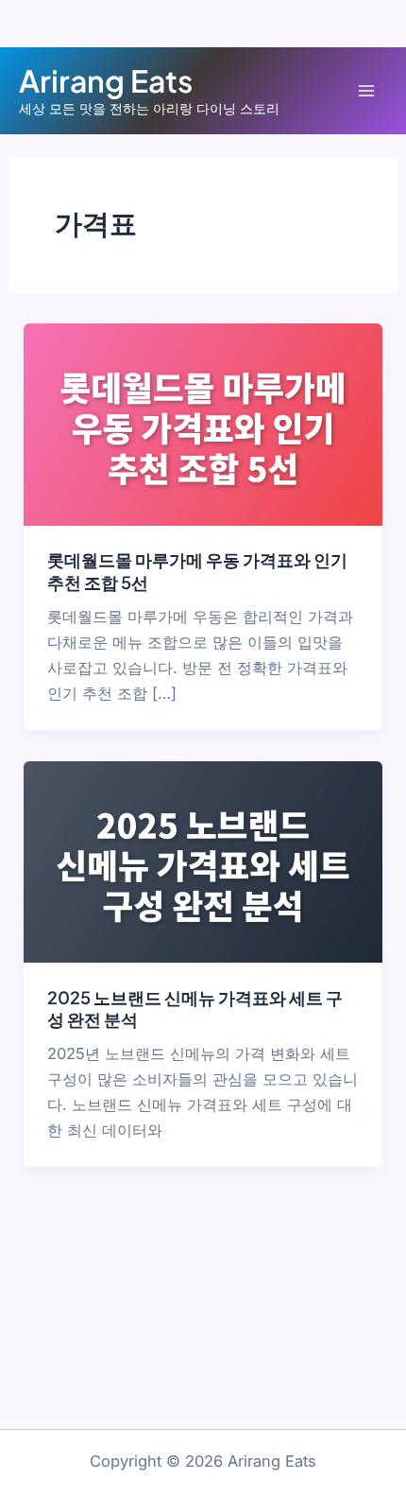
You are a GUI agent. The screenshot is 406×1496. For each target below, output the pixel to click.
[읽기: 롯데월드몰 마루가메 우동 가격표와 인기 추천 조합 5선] (202, 423)
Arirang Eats (106, 80)
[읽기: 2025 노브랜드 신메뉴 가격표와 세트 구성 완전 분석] (202, 860)
